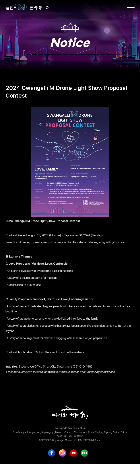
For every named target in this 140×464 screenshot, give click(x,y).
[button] (131, 7)
